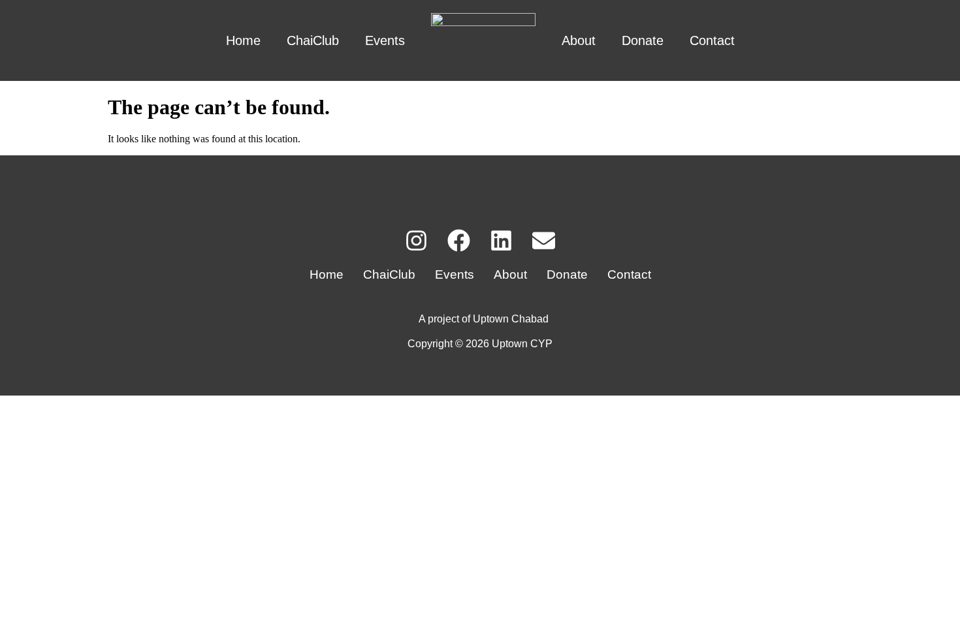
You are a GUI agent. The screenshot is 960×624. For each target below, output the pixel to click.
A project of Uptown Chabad (484, 318)
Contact (712, 40)
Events (385, 40)
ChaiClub (313, 40)
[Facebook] (458, 240)
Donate (643, 40)
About (579, 40)
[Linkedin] (501, 240)
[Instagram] (416, 240)
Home (243, 40)
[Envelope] (543, 240)
